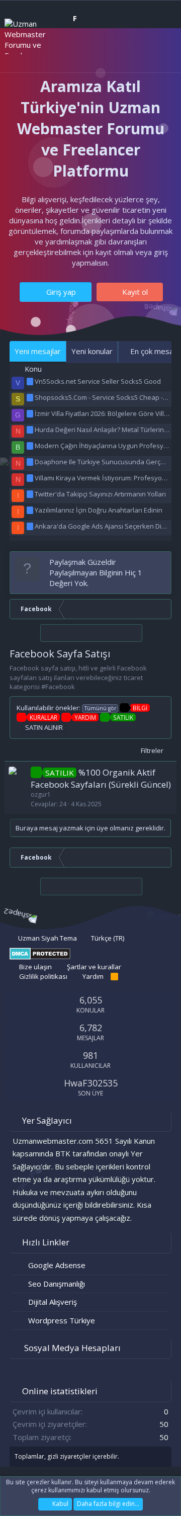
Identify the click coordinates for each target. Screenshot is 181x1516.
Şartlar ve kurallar (94, 966)
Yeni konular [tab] (92, 351)
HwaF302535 (91, 1083)
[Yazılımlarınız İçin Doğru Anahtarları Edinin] (31, 510)
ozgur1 (41, 794)
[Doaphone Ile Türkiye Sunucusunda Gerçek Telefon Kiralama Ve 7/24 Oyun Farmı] (31, 461)
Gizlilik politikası (43, 976)
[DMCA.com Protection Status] (40, 957)
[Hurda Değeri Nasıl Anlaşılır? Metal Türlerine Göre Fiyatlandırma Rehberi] (31, 429)
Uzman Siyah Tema (47, 938)
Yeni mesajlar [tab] (38, 351)
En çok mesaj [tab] (151, 351)
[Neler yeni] (141, 54)
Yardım (93, 976)
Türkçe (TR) (106, 938)
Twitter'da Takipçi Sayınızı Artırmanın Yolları (100, 493)
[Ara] (161, 54)
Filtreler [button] (152, 750)
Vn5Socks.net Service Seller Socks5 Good (98, 381)
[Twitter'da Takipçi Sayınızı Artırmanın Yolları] (31, 493)
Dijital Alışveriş (52, 1302)
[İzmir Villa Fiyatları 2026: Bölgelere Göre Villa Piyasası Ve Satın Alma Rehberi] (31, 413)
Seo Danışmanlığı (56, 1284)
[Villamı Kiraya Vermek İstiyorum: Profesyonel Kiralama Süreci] (31, 477)
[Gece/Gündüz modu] (87, 54)
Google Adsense (56, 1265)
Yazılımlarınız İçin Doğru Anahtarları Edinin (98, 510)
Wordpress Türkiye (61, 1320)
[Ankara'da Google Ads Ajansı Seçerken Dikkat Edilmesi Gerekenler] (31, 526)
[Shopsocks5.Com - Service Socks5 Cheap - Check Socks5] (31, 397)
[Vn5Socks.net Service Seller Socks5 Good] (31, 381)
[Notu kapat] (161, 562)
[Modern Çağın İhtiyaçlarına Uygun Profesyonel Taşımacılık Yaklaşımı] (31, 445)
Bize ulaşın (35, 966)
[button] (58, 54)
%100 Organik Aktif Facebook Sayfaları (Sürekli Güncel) (101, 778)
